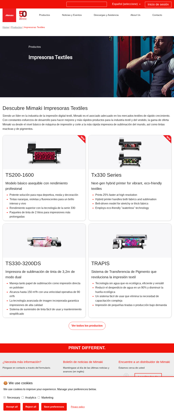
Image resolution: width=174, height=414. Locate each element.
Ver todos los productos (87, 325)
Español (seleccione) (125, 4)
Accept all (12, 406)
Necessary (13, 397)
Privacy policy (78, 406)
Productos (16, 27)
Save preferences (54, 406)
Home (6, 27)
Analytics (30, 397)
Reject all (30, 406)
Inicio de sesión (158, 4)
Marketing (47, 397)
